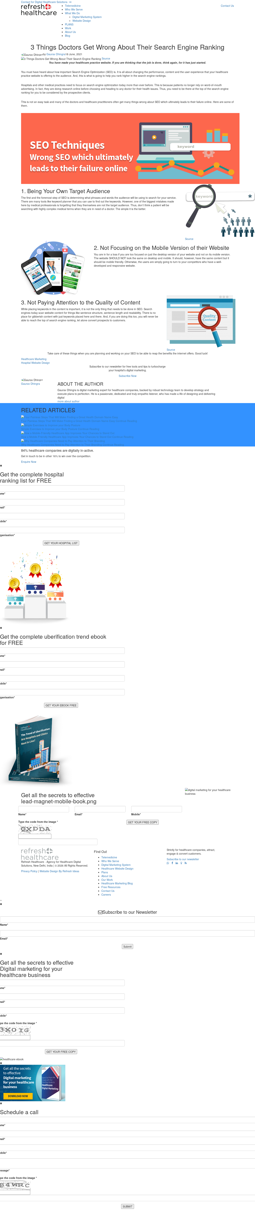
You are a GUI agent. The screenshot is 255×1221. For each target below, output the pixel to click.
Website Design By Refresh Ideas (59, 871)
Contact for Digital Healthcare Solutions (45, 2)
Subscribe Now (127, 376)
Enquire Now (28, 462)
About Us (70, 32)
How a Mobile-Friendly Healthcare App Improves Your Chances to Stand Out (66, 437)
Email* (79, 814)
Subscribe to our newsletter (183, 859)
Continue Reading (126, 421)
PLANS (69, 24)
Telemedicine (73, 5)
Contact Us (107, 891)
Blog (67, 35)
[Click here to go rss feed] (186, 863)
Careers (106, 894)
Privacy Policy (29, 871)
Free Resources (110, 887)
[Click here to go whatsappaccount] (168, 863)
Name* (22, 814)
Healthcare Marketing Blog (117, 883)
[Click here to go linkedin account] (177, 863)
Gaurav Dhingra (55, 54)
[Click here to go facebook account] (172, 863)
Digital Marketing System (87, 17)
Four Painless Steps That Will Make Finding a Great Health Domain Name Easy (68, 421)
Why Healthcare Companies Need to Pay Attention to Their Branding (61, 444)
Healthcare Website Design (117, 868)
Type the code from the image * (38, 822)
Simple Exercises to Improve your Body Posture (49, 429)
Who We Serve (74, 9)
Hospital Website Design (35, 363)
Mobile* (136, 814)
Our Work (107, 880)
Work (68, 28)
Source (106, 58)
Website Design (81, 20)
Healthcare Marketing (33, 359)
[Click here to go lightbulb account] (181, 863)
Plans (104, 872)
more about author (68, 401)
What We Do (72, 13)
